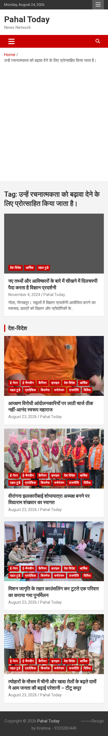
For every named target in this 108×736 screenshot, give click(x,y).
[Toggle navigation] (11, 41)
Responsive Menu (98, 4)
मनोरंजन (59, 390)
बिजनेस (45, 390)
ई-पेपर (14, 383)
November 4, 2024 (24, 294)
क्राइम (55, 383)
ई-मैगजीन (28, 383)
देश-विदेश (17, 328)
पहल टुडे (43, 268)
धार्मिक (30, 268)
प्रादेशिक (30, 390)
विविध (87, 390)
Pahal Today (27, 19)
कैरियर (42, 383)
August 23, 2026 (22, 416)
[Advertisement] (54, 120)
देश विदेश (15, 268)
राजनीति (74, 390)
